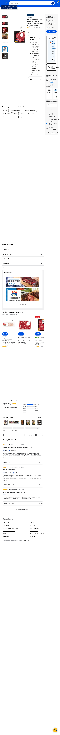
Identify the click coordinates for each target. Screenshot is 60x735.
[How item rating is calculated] (18, 407)
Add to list (53, 133)
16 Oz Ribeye (33, 522)
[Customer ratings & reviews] (41, 399)
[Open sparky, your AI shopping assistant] (55, 730)
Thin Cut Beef (6, 536)
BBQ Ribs (5, 533)
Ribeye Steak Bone (34, 528)
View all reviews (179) (23, 509)
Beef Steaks (32, 536)
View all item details (35, 74)
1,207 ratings (38, 27)
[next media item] (21, 35)
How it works (53, 59)
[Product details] (41, 249)
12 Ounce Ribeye (7, 522)
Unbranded (29, 17)
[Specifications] (41, 254)
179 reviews (12, 404)
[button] (19, 36)
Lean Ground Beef (34, 531)
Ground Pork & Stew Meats (9, 531)
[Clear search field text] (50, 3)
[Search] (52, 3)
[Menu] (2, 3)
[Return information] (47, 28)
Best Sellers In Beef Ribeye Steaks (10, 528)
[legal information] (54, 23)
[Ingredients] (41, 32)
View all (39, 417)
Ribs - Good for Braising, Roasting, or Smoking (40, 533)
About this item (7, 244)
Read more (5, 457)
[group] (34, 27)
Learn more (54, 128)
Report (40, 462)
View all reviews (8, 411)
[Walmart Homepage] (6, 3)
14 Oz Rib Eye (33, 525)
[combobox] (32, 3)
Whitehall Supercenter (52, 101)
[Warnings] (41, 268)
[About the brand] (40, 272)
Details (55, 123)
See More (21, 304)
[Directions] (41, 258)
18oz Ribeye (6, 525)
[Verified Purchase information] (17, 444)
